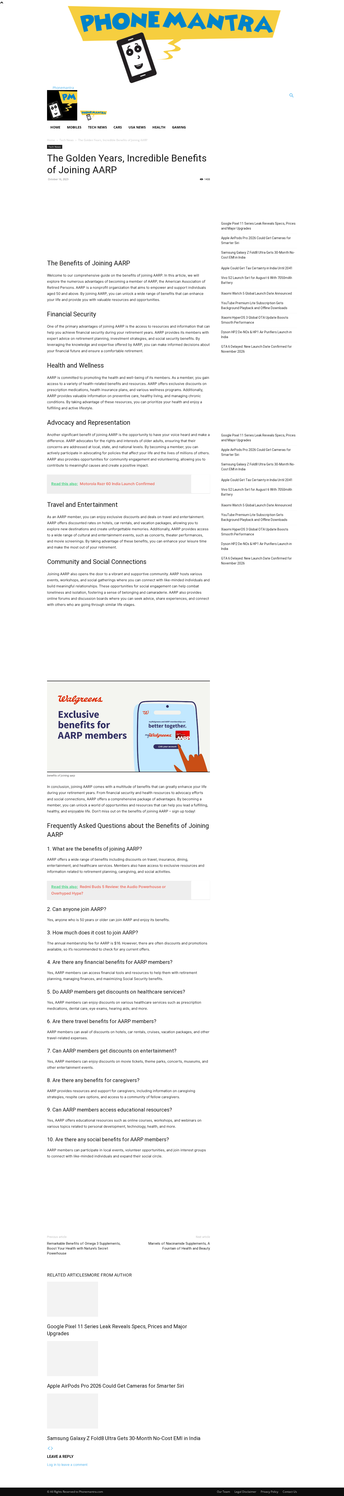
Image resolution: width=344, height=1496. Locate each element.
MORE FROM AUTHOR (109, 1275)
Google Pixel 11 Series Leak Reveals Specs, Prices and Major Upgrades (258, 226)
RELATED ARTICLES (67, 1275)
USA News (137, 127)
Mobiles (74, 127)
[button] (291, 96)
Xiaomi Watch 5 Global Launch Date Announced (256, 293)
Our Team (223, 1492)
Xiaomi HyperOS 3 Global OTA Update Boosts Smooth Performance (254, 320)
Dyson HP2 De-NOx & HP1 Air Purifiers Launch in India (256, 334)
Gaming (179, 127)
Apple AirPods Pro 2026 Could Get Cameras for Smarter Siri (115, 1386)
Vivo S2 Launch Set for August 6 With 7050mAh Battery (256, 280)
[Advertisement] (128, 219)
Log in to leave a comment (67, 1465)
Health (158, 127)
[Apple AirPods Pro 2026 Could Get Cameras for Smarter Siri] (128, 1358)
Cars (117, 127)
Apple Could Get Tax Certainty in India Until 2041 (257, 268)
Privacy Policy (269, 1492)
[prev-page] (48, 1448)
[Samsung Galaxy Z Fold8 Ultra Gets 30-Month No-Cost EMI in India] (128, 1411)
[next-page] (52, 1448)
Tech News (97, 127)
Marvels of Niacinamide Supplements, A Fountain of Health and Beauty (179, 1246)
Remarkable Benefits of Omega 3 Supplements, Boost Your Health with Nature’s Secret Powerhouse (84, 1248)
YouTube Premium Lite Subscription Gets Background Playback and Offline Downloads (254, 305)
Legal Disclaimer (245, 1492)
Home (55, 127)
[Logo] (62, 119)
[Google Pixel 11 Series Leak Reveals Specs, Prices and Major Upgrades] (128, 1299)
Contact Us (290, 1492)
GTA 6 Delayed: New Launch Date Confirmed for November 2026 (256, 349)
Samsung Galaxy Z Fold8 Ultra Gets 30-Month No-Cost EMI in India (124, 1438)
